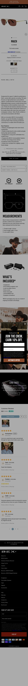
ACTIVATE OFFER (14, 360)
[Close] (25, 324)
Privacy (9, 357)
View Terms (5, 357)
